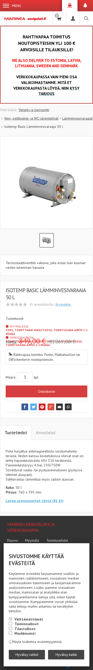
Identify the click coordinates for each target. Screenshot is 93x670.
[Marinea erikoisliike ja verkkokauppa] (25, 18)
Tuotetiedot (16, 432)
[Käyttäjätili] (73, 18)
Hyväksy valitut (27, 654)
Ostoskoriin (46, 391)
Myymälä (32, 540)
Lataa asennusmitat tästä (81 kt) (35, 500)
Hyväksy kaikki (66, 654)
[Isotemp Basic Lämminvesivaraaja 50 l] (46, 186)
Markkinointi (25, 633)
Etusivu (12, 540)
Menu (16, 5)
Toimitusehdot (57, 540)
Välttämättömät (28, 619)
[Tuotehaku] (86, 18)
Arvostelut (46, 432)
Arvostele (64, 304)
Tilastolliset (25, 628)
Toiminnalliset (26, 624)
